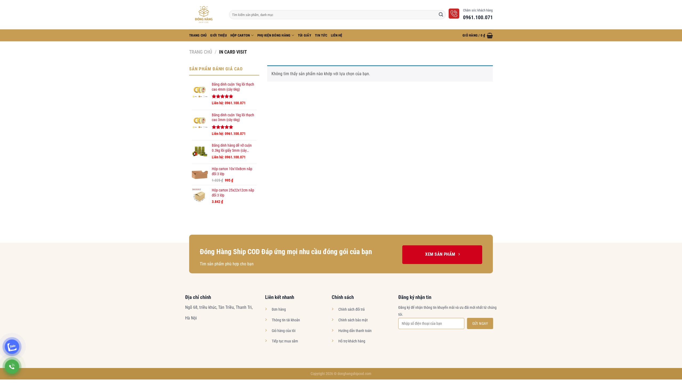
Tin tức (321, 35)
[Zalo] (12, 346)
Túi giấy (304, 35)
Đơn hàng (279, 309)
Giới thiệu (218, 35)
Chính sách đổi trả (351, 309)
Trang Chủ (197, 35)
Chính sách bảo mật (353, 320)
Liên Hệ (336, 35)
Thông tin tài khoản (286, 320)
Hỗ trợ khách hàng (351, 341)
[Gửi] (440, 14)
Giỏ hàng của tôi (283, 331)
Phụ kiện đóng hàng (274, 35)
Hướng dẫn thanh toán (355, 331)
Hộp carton (240, 35)
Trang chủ (200, 52)
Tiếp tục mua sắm (285, 341)
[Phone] (12, 366)
